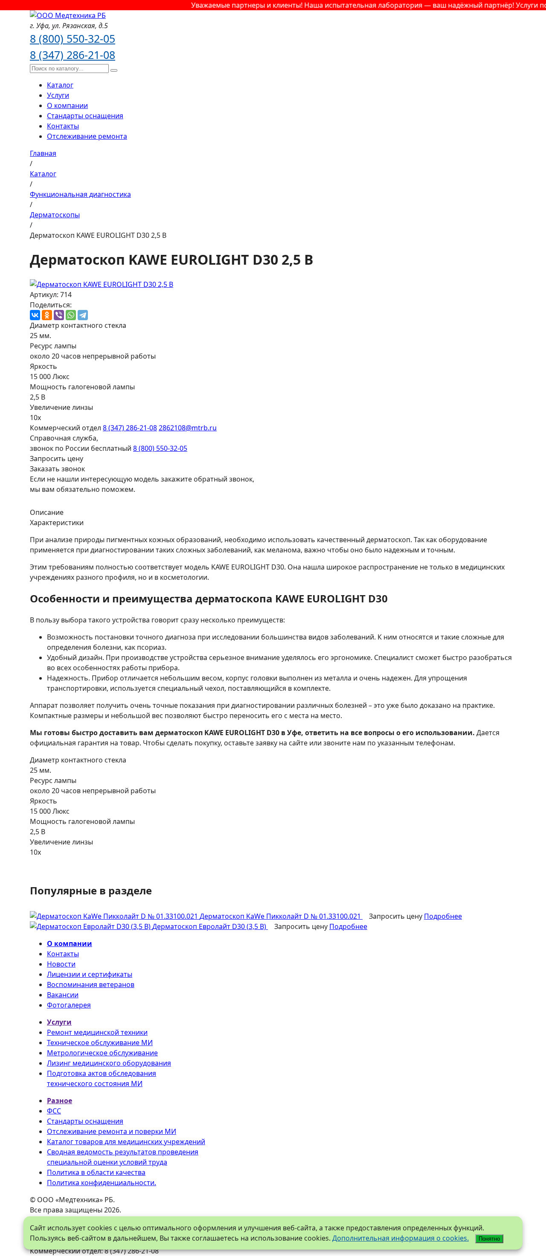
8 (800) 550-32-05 (72, 38)
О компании (67, 105)
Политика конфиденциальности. (101, 1182)
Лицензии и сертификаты (89, 974)
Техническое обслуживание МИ (100, 1042)
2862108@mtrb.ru (188, 427)
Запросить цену (56, 458)
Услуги (58, 95)
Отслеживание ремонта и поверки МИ (111, 1131)
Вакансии (62, 994)
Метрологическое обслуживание (102, 1052)
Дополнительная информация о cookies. (400, 1238)
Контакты (63, 126)
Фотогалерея (69, 1005)
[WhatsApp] (71, 315)
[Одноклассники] (47, 315)
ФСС (54, 1111)
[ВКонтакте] (35, 315)
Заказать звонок (57, 468)
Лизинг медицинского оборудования (109, 1063)
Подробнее (443, 916)
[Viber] (59, 315)
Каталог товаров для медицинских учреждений (126, 1141)
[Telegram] (83, 315)
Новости (61, 964)
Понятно (489, 1239)
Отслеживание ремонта (87, 136)
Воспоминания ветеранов (90, 984)
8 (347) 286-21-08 (72, 54)
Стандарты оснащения (85, 115)
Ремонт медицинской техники (97, 1032)
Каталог (60, 85)
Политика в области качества (96, 1172)
